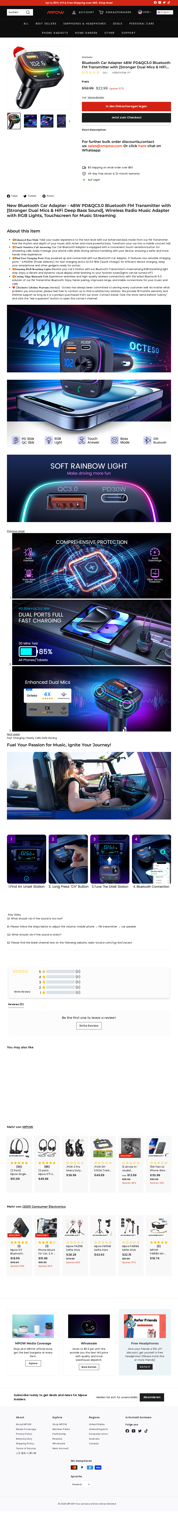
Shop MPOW (59, 1424)
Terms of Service (26, 1448)
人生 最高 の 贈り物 (26, 1453)
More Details (89, 1367)
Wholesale (58, 1443)
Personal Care (142, 23)
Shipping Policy (25, 1443)
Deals (118, 23)
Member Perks (61, 1429)
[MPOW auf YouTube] (133, 1431)
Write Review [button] (22, 991)
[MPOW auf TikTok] (146, 1431)
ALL (26, 23)
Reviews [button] (16, 1004)
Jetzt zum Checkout (126, 117)
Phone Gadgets (55, 33)
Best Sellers (46, 23)
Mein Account (60, 1448)
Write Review (89, 1026)
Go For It (145, 1366)
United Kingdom (98, 1429)
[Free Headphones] (145, 1326)
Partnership (59, 1434)
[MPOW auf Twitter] (140, 1431)
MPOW (27, 1127)
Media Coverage (26, 1429)
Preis (85, 81)
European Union (98, 1434)
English (164, 12)
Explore (33, 1363)
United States (97, 1424)
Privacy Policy (24, 1434)
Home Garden (86, 33)
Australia (94, 1438)
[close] (63, 1509)
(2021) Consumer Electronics (44, 1206)
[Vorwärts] (68, 121)
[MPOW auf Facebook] (127, 1431)
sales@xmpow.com (105, 146)
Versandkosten (96, 97)
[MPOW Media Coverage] (33, 1326)
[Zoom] (38, 78)
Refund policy (24, 1438)
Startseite (87, 57)
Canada (94, 1443)
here (142, 146)
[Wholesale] (89, 1326)
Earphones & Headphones (85, 23)
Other (109, 33)
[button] (90, 72)
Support (129, 33)
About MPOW (23, 1424)
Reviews (57, 1438)
